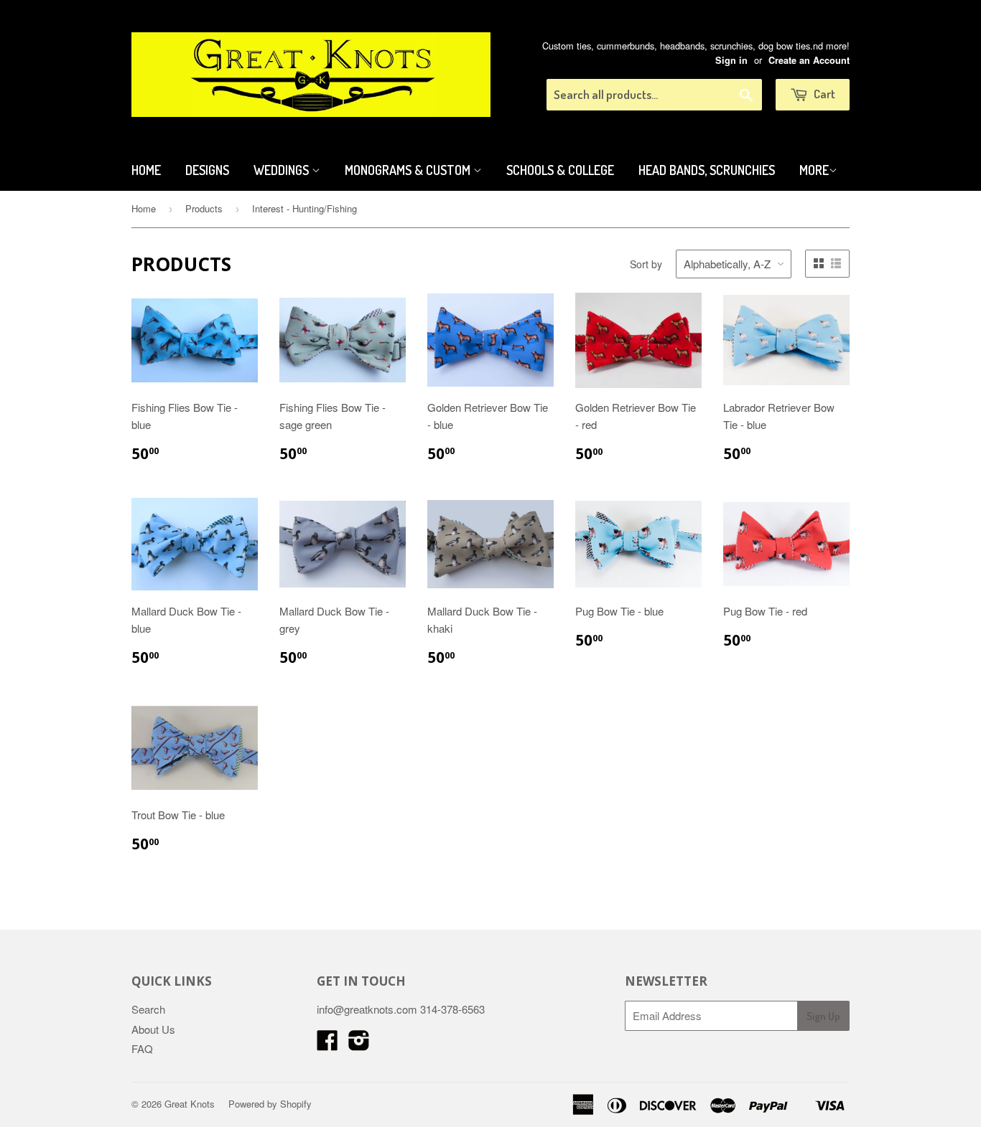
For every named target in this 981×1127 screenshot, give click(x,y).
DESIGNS (207, 170)
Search (148, 1009)
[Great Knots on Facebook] (327, 1044)
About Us (153, 1029)
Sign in (731, 60)
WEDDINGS (283, 170)
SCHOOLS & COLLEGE (560, 170)
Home (146, 170)
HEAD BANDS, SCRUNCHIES (706, 170)
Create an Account (809, 60)
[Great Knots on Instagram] (359, 1044)
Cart (823, 93)
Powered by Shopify (270, 1104)
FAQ (142, 1048)
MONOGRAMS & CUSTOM (409, 170)
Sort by (646, 264)
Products (204, 208)
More (814, 170)
